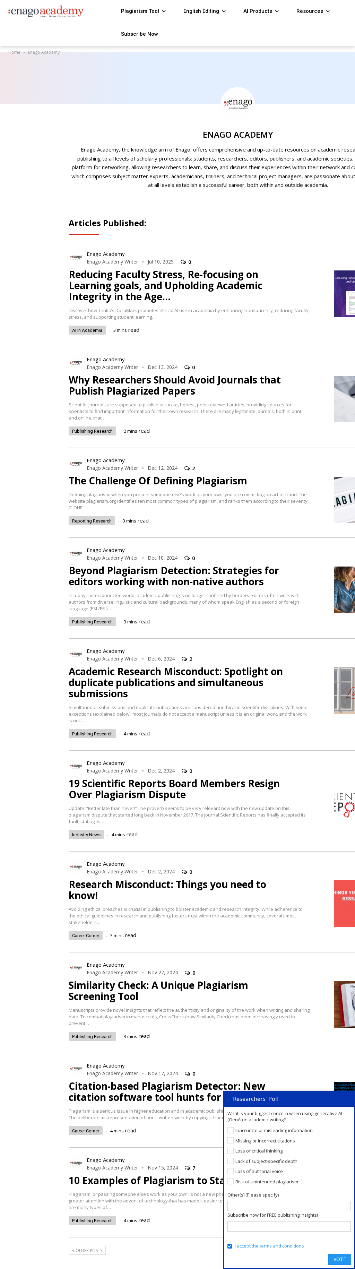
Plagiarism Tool (140, 11)
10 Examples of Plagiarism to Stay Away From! (180, 1180)
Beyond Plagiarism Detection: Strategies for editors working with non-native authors (174, 576)
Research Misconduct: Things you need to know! (167, 890)
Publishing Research (92, 431)
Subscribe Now (139, 34)
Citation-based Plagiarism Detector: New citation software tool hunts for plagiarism (172, 1091)
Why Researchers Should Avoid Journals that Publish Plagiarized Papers (175, 385)
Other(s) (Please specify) (253, 1195)
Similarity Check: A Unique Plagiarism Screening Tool (158, 990)
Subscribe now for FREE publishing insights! (272, 1215)
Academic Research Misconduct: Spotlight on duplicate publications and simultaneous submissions (176, 682)
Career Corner (85, 935)
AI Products (257, 11)
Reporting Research (92, 521)
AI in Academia (87, 330)
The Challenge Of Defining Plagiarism (158, 480)
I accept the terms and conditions (269, 1246)
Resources (309, 11)
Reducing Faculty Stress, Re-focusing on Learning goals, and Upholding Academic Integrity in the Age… (165, 285)
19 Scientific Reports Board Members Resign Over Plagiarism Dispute (174, 789)
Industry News (86, 834)
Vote (340, 1259)
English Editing (201, 11)
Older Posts (88, 1250)
